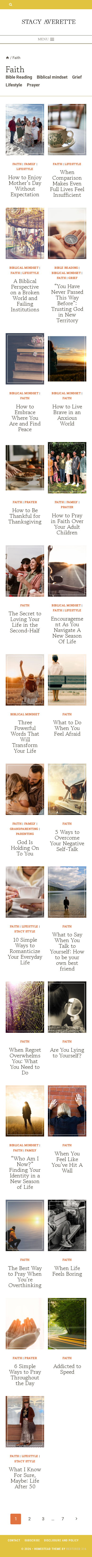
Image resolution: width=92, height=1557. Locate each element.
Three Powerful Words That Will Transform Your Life (25, 736)
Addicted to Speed (67, 1369)
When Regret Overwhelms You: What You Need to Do (25, 1061)
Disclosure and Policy (61, 1540)
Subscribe (32, 1540)
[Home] (7, 58)
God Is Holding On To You (25, 848)
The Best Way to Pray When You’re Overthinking (25, 1276)
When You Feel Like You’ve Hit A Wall (67, 1162)
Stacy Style (24, 931)
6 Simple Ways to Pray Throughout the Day (25, 1374)
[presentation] (25, 129)
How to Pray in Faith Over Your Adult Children (67, 524)
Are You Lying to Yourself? (67, 1053)
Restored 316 (76, 1549)
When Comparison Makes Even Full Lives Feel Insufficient (67, 183)
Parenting (25, 834)
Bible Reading (19, 77)
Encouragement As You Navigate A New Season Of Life (67, 629)
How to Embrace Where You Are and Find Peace (25, 417)
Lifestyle (14, 84)
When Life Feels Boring (67, 1271)
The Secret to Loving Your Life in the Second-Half (24, 622)
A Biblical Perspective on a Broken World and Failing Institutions (25, 295)
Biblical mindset (52, 77)
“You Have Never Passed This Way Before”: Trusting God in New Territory (67, 303)
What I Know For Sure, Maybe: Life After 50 (25, 1477)
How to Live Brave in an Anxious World (67, 415)
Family (30, 164)
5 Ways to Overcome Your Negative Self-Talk (67, 840)
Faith (17, 164)
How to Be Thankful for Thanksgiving (25, 516)
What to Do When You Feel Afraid (67, 728)
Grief (77, 77)
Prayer (33, 84)
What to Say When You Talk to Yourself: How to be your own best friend (67, 951)
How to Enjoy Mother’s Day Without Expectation (25, 185)
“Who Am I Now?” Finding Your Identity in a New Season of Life (25, 1172)
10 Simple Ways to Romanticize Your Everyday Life (25, 950)
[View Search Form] (10, 4)
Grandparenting (24, 829)
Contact (14, 1540)
